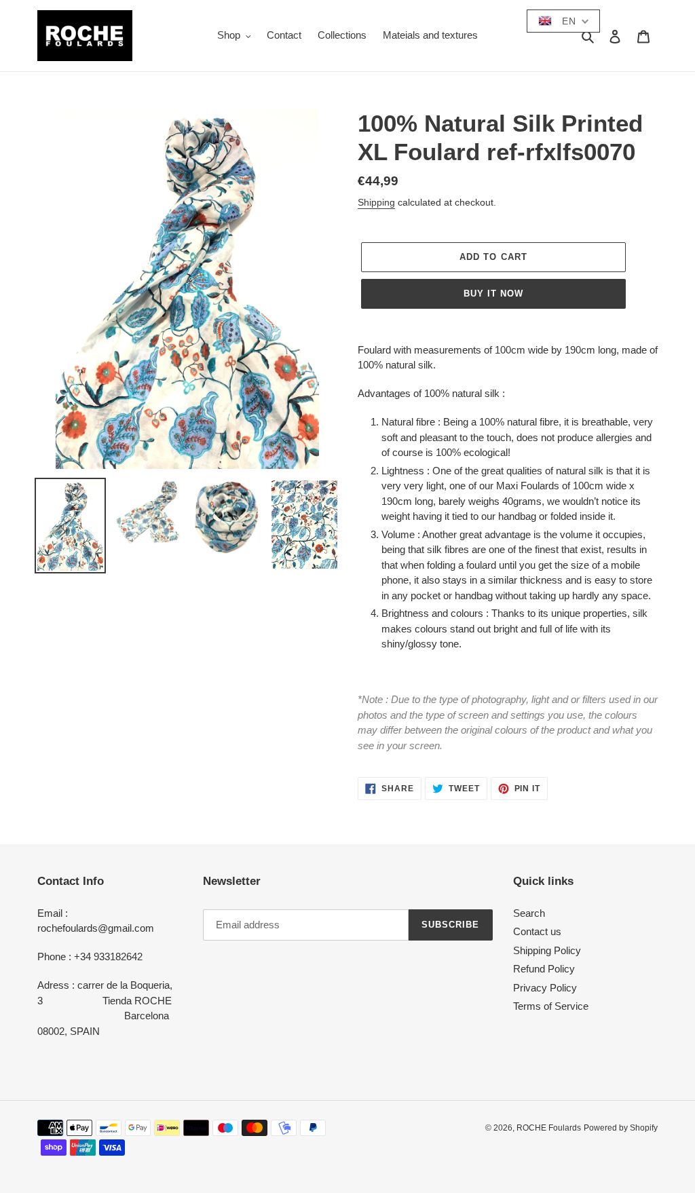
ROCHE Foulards (548, 1128)
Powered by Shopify (621, 1128)
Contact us (537, 931)
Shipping (376, 202)
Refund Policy (544, 968)
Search (529, 913)
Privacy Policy (545, 987)
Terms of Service (550, 1006)
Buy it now (493, 293)
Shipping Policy (547, 950)
